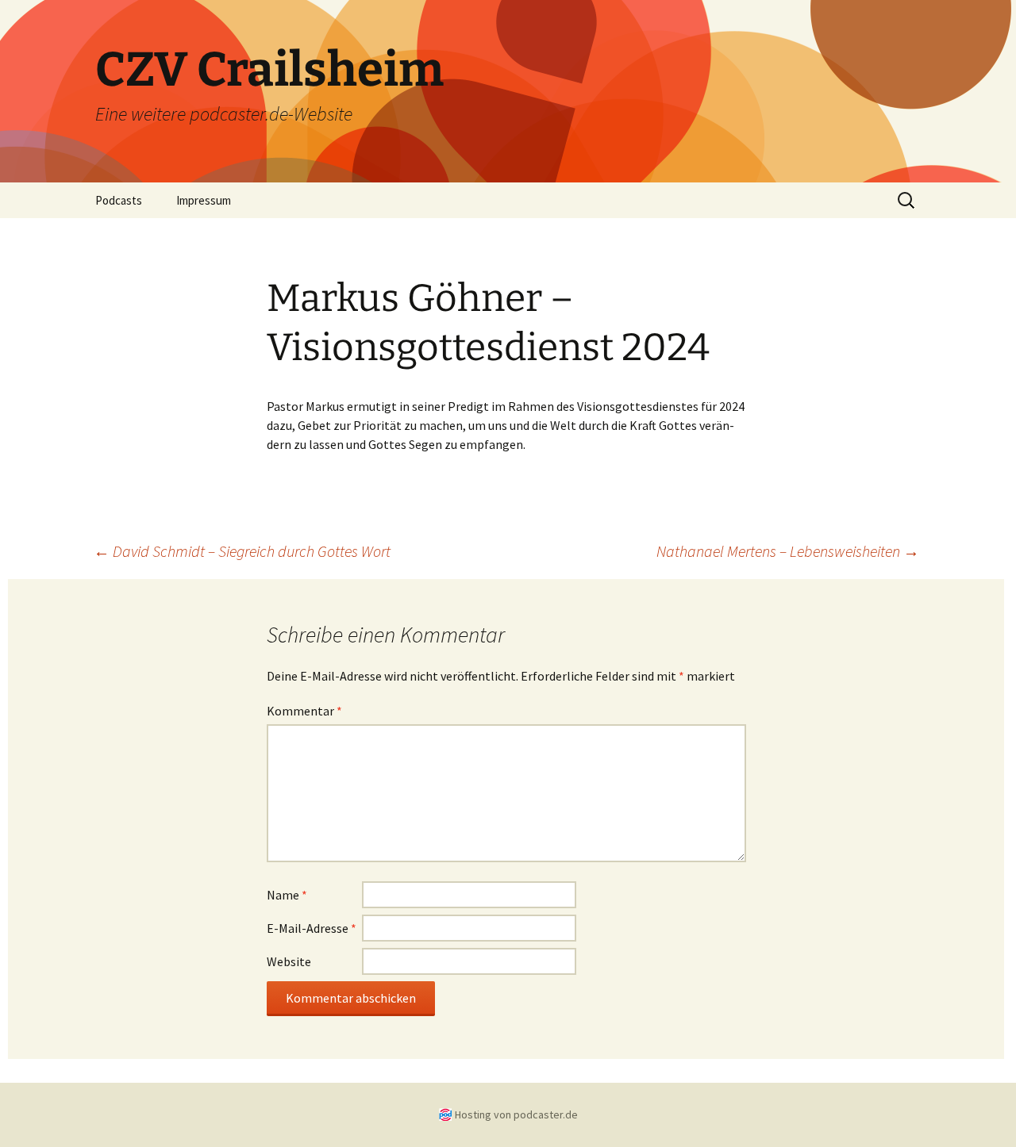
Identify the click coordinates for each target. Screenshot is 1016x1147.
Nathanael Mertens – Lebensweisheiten (787, 551)
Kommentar (304, 711)
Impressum (203, 200)
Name (287, 895)
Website (289, 961)
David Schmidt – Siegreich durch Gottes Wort (242, 551)
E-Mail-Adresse (311, 928)
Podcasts (118, 200)
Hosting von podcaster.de (516, 1114)
